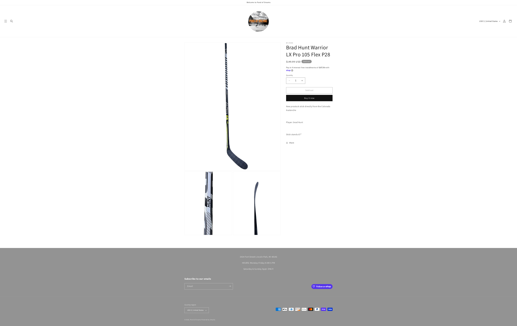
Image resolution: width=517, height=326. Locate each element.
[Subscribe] (230, 286)
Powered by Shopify (208, 320)
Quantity (289, 75)
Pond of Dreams (195, 320)
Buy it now (309, 98)
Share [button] (291, 143)
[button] (6, 21)
